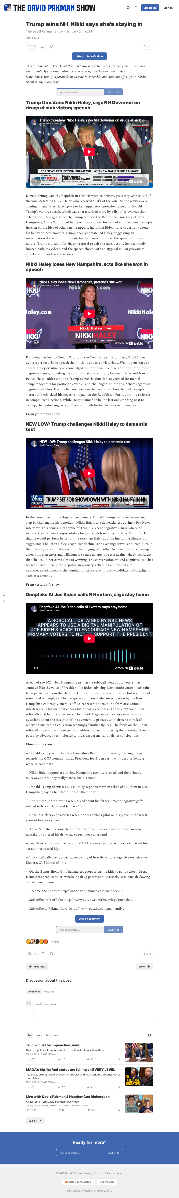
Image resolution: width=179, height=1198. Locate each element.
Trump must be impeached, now (52, 1045)
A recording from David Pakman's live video (52, 1101)
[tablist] (41, 991)
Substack (72, 1190)
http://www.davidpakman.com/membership (92, 891)
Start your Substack (80, 1181)
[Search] (128, 7)
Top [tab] (30, 1035)
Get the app (107, 1181)
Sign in (168, 7)
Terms (97, 1173)
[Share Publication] (136, 7)
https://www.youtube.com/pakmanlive (96, 908)
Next (142, 966)
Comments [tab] (34, 991)
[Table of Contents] (3, 599)
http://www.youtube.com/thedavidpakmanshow (99, 899)
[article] (89, 1052)
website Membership (87, 76)
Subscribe (150, 7)
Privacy (88, 1173)
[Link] (21, 105)
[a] (139, 1103)
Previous (39, 966)
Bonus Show (49, 871)
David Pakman (48, 1054)
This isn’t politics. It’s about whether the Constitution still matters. (65, 1050)
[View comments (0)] (43, 46)
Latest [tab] (39, 1035)
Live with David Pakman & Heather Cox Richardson (68, 1097)
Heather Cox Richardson (74, 1106)
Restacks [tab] (49, 991)
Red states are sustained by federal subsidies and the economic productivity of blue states (73, 1076)
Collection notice (113, 1173)
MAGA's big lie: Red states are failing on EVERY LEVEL (70, 1070)
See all (33, 1121)
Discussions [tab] (52, 1035)
